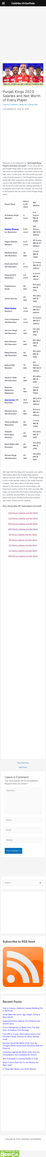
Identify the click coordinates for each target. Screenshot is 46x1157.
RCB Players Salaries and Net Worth (23, 524)
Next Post (23, 767)
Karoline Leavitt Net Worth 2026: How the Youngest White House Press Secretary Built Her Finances (23, 1045)
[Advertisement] (23, 37)
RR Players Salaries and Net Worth (23, 540)
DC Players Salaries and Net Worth (23, 545)
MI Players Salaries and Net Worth (23, 535)
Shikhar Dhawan (12, 229)
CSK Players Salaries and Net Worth (23, 513)
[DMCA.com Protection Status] (9, 1153)
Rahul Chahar (10, 308)
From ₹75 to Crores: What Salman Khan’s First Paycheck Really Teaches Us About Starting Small (22, 1036)
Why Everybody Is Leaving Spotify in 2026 (20, 1059)
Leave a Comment (10, 105)
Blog (21, 105)
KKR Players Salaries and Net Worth (23, 556)
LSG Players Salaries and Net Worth (23, 518)
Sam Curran (10, 400)
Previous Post (23, 763)
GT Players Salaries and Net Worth (23, 551)
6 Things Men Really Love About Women (19, 1069)
